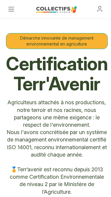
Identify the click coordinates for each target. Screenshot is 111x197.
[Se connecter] (100, 9)
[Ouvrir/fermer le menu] (11, 9)
